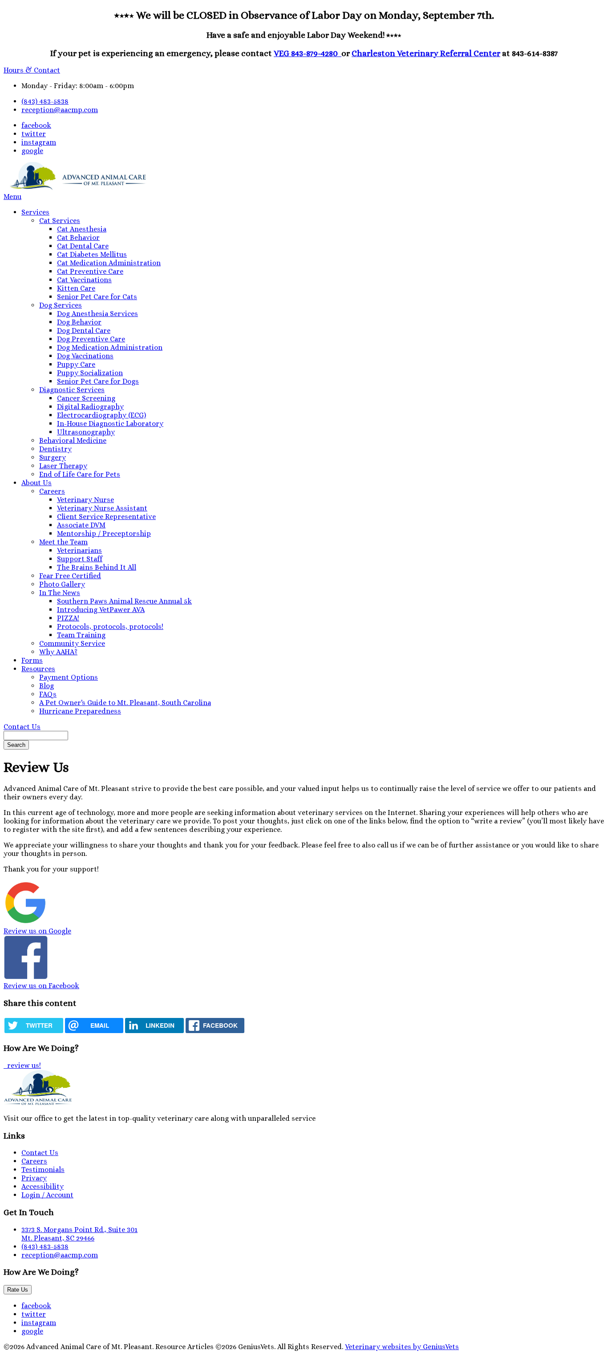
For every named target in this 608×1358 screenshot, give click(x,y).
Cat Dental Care (83, 246)
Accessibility (42, 1186)
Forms (32, 660)
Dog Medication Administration (109, 347)
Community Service (72, 643)
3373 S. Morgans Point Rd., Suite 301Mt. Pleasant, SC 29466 (79, 1233)
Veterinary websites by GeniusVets (402, 1346)
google (32, 150)
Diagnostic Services (72, 389)
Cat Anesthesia (81, 229)
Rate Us (17, 1289)
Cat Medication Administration (109, 263)
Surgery (52, 457)
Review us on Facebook (41, 985)
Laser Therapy (63, 466)
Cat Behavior (78, 237)
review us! (23, 1065)
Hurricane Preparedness (80, 711)
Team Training (81, 635)
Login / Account (47, 1195)
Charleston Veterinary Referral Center (426, 53)
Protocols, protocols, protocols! (110, 626)
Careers (52, 491)
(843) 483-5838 (45, 101)
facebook (36, 125)
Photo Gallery (62, 584)
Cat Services (59, 220)
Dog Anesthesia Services (97, 313)
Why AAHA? (58, 652)
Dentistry (55, 449)
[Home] (75, 188)
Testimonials (43, 1169)
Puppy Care (76, 364)
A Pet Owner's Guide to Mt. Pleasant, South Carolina (125, 702)
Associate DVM (81, 525)
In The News (59, 592)
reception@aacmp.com (59, 109)
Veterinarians (79, 550)
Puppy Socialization (90, 373)
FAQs (48, 694)
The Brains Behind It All (96, 567)
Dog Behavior (79, 322)
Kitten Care (76, 288)
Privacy (34, 1178)
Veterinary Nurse (85, 499)
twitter (33, 134)
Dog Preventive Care (91, 339)
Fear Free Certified (70, 576)
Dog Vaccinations (85, 356)
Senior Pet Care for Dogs (98, 381)
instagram (38, 142)
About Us (36, 482)
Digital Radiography (90, 406)
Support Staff (79, 559)
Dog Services (60, 305)
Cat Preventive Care (90, 271)
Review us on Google (37, 931)
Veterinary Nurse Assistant (102, 508)
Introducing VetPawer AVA (101, 609)
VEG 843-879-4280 (307, 53)
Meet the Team (63, 542)
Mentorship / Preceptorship (104, 533)
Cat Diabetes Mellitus (92, 254)
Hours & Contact (32, 70)
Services (35, 212)
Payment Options (68, 677)
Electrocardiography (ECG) (101, 415)
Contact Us (22, 726)
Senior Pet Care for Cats (97, 296)
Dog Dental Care (83, 330)
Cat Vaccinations (84, 280)
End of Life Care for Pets (79, 474)
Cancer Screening (86, 398)
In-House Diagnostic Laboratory (110, 423)
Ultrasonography (86, 432)
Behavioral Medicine (72, 440)
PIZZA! (68, 618)
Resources (38, 669)
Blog (46, 685)
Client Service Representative (106, 516)
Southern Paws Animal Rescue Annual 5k (124, 601)
